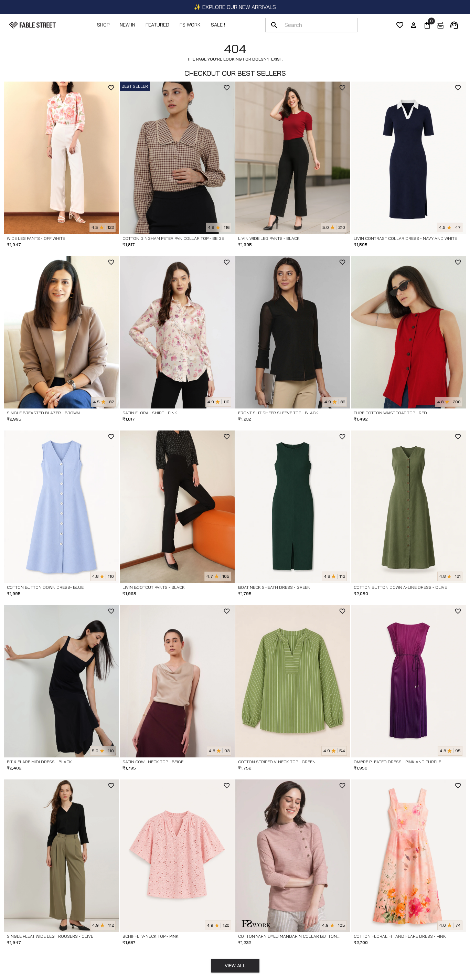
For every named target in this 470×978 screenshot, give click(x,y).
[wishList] (400, 25)
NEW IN (127, 25)
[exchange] (440, 25)
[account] (413, 25)
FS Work (190, 25)
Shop (103, 25)
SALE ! (218, 25)
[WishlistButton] (111, 88)
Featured (157, 25)
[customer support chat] (454, 25)
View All (235, 966)
